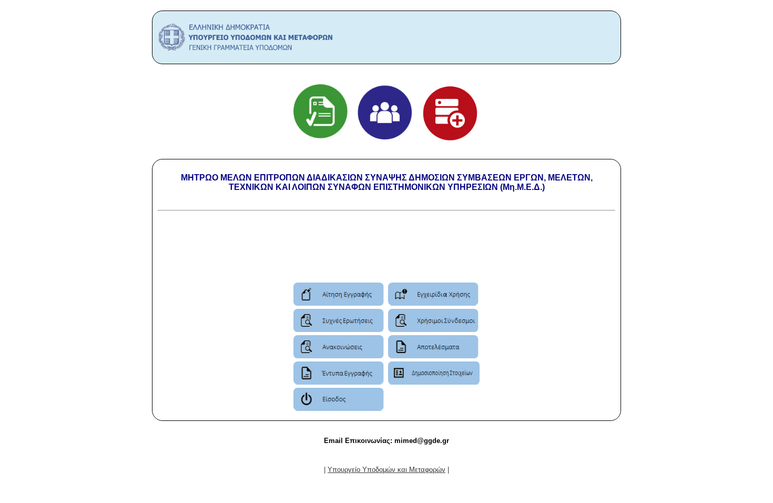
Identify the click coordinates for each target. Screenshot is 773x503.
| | (386, 470)
